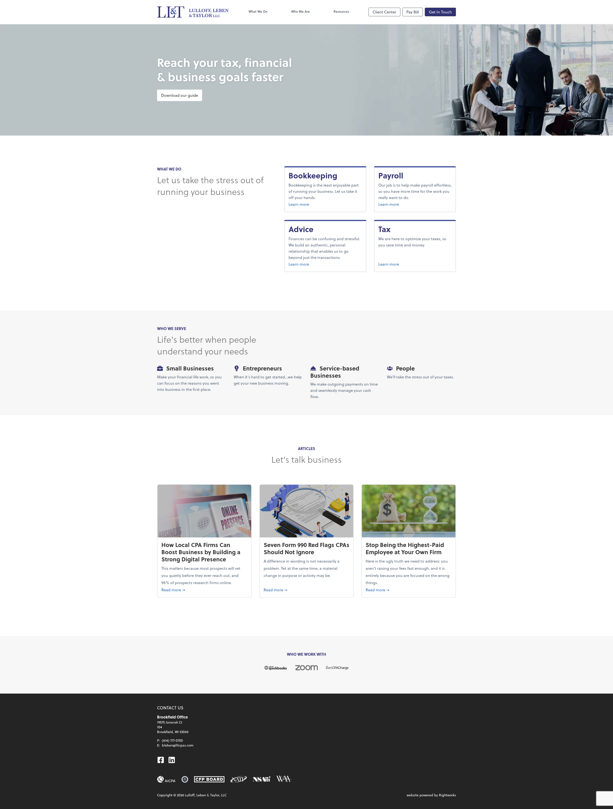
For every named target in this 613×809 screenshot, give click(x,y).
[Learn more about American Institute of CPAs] (166, 779)
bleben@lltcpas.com (177, 745)
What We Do (258, 11)
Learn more (317, 204)
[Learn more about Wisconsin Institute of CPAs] (185, 779)
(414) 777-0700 (172, 740)
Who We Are (300, 11)
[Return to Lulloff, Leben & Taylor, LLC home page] (193, 12)
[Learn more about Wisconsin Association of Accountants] (284, 779)
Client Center (384, 12)
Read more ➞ (204, 590)
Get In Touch (440, 12)
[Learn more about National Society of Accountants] (262, 779)
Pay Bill (412, 12)
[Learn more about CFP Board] (209, 779)
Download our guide (179, 95)
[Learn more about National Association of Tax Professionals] (238, 779)
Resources (341, 11)
